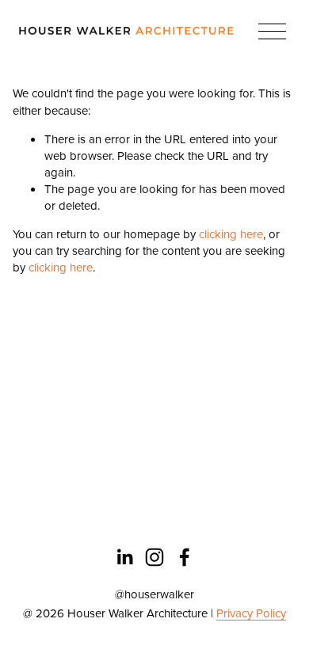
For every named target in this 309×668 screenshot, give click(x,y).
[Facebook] (184, 557)
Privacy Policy (251, 613)
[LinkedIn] (124, 557)
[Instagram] (154, 557)
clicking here (231, 234)
